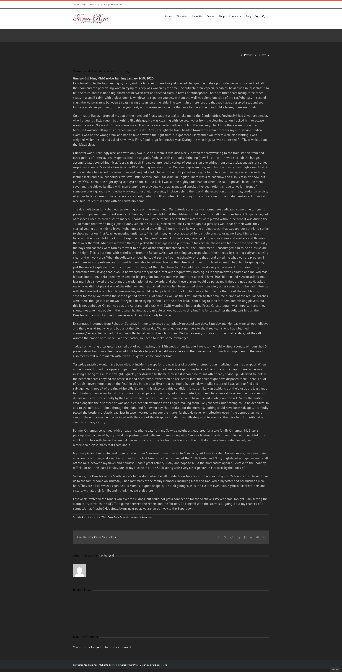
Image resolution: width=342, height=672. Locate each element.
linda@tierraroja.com (112, 4)
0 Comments (146, 517)
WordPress (133, 664)
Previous (250, 55)
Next (262, 55)
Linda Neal (81, 517)
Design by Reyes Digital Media (153, 664)
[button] (263, 16)
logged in (97, 647)
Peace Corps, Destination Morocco (123, 517)
